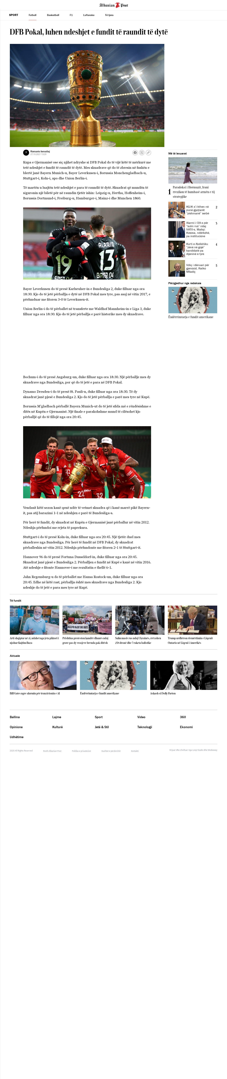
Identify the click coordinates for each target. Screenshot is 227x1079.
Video (141, 717)
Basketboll (53, 14)
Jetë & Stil (102, 727)
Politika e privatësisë (81, 751)
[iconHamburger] (9, 4)
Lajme (56, 717)
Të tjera (109, 14)
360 (183, 717)
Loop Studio (197, 750)
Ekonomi (186, 727)
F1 (71, 14)
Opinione (16, 727)
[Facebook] (135, 152)
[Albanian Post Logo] (114, 4)
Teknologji (144, 727)
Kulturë (57, 727)
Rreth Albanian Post (52, 751)
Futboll (32, 14)
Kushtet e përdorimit (111, 751)
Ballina (15, 717)
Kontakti (135, 751)
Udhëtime (16, 737)
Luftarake (88, 14)
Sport (13, 15)
